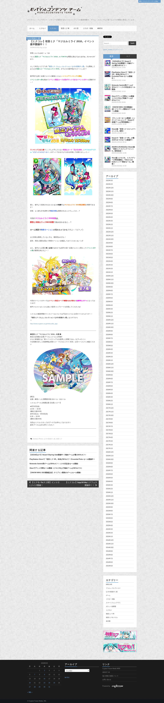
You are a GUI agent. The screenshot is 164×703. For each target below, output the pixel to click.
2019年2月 (109, 356)
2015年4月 (109, 525)
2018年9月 (109, 375)
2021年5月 (109, 257)
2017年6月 (109, 430)
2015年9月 (109, 507)
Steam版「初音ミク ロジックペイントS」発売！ (123, 130)
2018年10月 (110, 371)
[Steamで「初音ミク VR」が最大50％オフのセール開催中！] (107, 139)
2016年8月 (109, 467)
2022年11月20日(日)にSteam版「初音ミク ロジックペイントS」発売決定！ (123, 149)
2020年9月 (109, 287)
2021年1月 (109, 272)
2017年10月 (110, 415)
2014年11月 (110, 544)
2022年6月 (109, 210)
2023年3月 (109, 180)
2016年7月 (109, 470)
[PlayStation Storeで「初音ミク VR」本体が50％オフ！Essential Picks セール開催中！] (107, 74)
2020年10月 (110, 283)
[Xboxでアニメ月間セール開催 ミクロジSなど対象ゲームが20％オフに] (107, 98)
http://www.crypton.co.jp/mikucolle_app (43, 324)
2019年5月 (109, 345)
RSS (67, 677)
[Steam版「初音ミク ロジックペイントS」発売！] (107, 131)
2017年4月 (109, 437)
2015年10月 (110, 503)
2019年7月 (109, 338)
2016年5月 (109, 478)
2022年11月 (110, 191)
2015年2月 (109, 533)
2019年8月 (109, 334)
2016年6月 (109, 474)
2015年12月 (110, 496)
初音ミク (59, 439)
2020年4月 (109, 305)
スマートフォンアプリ (113, 603)
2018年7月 (109, 382)
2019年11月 (110, 323)
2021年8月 (109, 246)
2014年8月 (109, 555)
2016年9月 (109, 463)
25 (54, 683)
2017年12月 (110, 408)
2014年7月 (109, 558)
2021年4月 (109, 261)
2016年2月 (109, 489)
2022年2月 (109, 224)
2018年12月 (110, 364)
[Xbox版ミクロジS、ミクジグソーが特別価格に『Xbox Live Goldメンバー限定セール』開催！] (107, 159)
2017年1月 (109, 448)
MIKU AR (109, 584)
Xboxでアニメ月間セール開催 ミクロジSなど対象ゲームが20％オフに (56, 468)
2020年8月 (109, 290)
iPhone (40, 439)
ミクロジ (109, 610)
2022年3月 (109, 221)
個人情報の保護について (110, 676)
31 (49, 687)
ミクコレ (53, 28)
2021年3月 (109, 265)
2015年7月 (109, 514)
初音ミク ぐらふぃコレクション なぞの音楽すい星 (66, 66)
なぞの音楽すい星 (33, 38)
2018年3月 (109, 397)
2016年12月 (110, 452)
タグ (128, 56)
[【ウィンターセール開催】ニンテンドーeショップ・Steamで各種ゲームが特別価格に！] (107, 120)
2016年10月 (110, 459)
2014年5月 (109, 566)
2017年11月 (110, 412)
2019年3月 (109, 353)
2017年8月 (109, 423)
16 (44, 679)
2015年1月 (109, 536)
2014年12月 (110, 540)
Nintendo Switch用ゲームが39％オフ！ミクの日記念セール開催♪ (54, 464)
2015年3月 (109, 529)
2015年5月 (109, 522)
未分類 (108, 621)
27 (30, 687)
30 (44, 687)
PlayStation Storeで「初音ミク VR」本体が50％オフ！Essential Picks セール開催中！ (62, 459)
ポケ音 (76, 28)
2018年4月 (109, 393)
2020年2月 (109, 312)
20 (30, 683)
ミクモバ (42, 28)
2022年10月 (110, 195)
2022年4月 (109, 217)
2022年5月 (109, 213)
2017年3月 (109, 441)
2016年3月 (109, 485)
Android (35, 439)
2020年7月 (109, 294)
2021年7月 (109, 250)
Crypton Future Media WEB (111, 668)
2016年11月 (110, 456)
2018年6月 (109, 386)
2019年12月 (110, 320)
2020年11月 (110, 279)
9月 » (30, 692)
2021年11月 (110, 235)
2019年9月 (109, 331)
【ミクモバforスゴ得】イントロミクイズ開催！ (44, 484)
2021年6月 (109, 254)
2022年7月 (109, 206)
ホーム (31, 28)
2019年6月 (109, 342)
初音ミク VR (65, 28)
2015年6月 (109, 518)
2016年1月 (109, 492)
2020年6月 (109, 298)
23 (44, 683)
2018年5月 (109, 389)
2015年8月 (109, 511)
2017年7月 (109, 426)
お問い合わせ (106, 679)
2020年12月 (110, 276)
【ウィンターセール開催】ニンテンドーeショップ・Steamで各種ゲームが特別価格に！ (123, 120)
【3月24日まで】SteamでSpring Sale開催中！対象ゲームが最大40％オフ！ (58, 455)
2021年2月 (109, 268)
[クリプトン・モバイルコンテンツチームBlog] (54, 10)
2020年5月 (109, 301)
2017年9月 (109, 419)
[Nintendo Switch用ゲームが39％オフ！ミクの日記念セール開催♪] (107, 87)
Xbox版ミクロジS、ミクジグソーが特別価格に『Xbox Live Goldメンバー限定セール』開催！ (123, 161)
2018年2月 (109, 400)
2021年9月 (109, 243)
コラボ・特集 (88, 28)
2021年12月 (110, 232)
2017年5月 (109, 434)
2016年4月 (109, 481)
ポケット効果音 (111, 606)
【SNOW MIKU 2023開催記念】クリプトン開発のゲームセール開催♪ (55, 472)
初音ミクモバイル (112, 617)
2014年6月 (109, 562)
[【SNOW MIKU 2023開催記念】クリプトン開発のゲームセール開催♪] (107, 109)
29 (39, 687)
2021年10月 (110, 239)
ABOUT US (100, 28)
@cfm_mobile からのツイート (113, 49)
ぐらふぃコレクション (113, 588)
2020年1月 (109, 316)
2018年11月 (110, 367)
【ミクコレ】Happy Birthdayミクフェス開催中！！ (81, 484)
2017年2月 (109, 445)
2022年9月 (109, 199)
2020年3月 (109, 309)
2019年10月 (110, 327)
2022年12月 (110, 188)
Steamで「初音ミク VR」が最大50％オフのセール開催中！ (123, 139)
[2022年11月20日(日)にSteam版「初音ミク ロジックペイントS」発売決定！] (107, 148)
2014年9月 (109, 551)
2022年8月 (109, 202)
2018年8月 (109, 378)
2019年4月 (109, 349)
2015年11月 (110, 500)
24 (49, 683)
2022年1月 (109, 228)
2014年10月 (110, 547)
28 (34, 687)
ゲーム (108, 595)
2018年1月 (109, 404)
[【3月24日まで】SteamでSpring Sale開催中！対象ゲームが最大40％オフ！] (107, 63)
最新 (112, 56)
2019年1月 (109, 360)
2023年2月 (109, 184)
